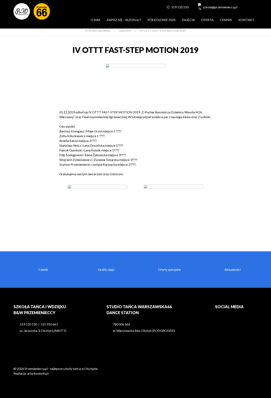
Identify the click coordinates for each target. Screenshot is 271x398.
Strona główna (97, 30)
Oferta (207, 20)
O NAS (95, 20)
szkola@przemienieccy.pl (220, 7)
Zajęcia (188, 20)
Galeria (125, 30)
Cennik (226, 20)
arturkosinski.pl (37, 373)
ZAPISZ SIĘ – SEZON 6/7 (124, 20)
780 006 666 (121, 324)
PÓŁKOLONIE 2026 (161, 20)
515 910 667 (49, 324)
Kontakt (246, 20)
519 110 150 (179, 7)
